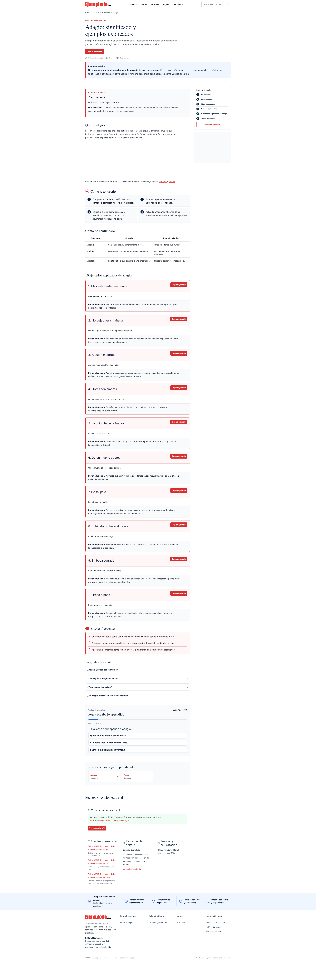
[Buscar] (228, 4)
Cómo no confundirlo (207, 109)
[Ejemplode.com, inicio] (98, 4)
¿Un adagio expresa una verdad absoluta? (107, 695)
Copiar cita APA (98, 828)
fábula (172, 181)
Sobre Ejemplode (127, 922)
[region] (137, 251)
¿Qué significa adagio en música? (103, 678)
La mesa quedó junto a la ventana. (108, 750)
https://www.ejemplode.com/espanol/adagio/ (109, 820)
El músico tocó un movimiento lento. (109, 742)
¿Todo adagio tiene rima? (99, 687)
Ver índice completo (212, 124)
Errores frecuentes (206, 118)
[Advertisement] (137, 159)
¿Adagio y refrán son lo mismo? (102, 670)
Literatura (106, 13)
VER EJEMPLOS (95, 51)
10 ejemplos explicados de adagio (212, 114)
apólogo (163, 181)
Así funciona (204, 94)
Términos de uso (213, 931)
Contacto (181, 922)
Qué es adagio (204, 99)
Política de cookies (214, 927)
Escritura (155, 4)
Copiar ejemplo (179, 284)
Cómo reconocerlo (206, 104)
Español (133, 4)
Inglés (166, 4)
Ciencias (177, 4)
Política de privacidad (215, 922)
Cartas (144, 4)
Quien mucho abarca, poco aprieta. (108, 735)
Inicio (87, 13)
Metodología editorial (132, 869)
